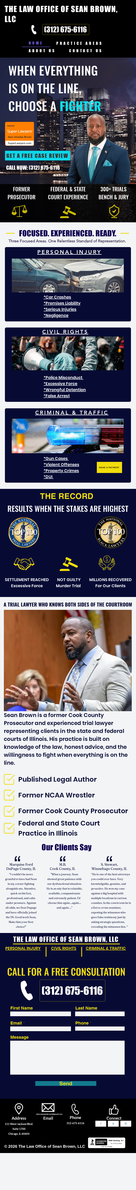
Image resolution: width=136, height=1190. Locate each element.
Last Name (86, 1008)
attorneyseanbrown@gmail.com (49, 1114)
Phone (82, 1023)
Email (16, 1023)
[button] (80, 43)
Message (19, 1037)
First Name (21, 1008)
